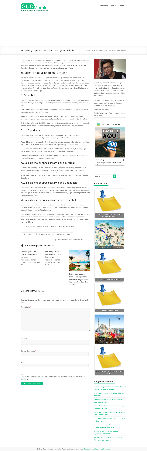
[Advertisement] (73, 30)
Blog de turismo (105, 449)
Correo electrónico (28, 351)
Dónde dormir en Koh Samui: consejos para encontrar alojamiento (78, 277)
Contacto (122, 5)
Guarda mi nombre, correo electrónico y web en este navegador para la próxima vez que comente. (53, 377)
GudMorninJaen (29, 226)
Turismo (113, 5)
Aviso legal (94, 449)
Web (22, 362)
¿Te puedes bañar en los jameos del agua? (71, 239)
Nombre (24, 338)
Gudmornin (103, 5)
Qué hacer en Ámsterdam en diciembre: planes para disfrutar (47, 234)
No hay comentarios (67, 226)
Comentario (26, 307)
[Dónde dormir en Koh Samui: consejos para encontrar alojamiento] (79, 251)
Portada (94, 50)
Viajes (54, 226)
